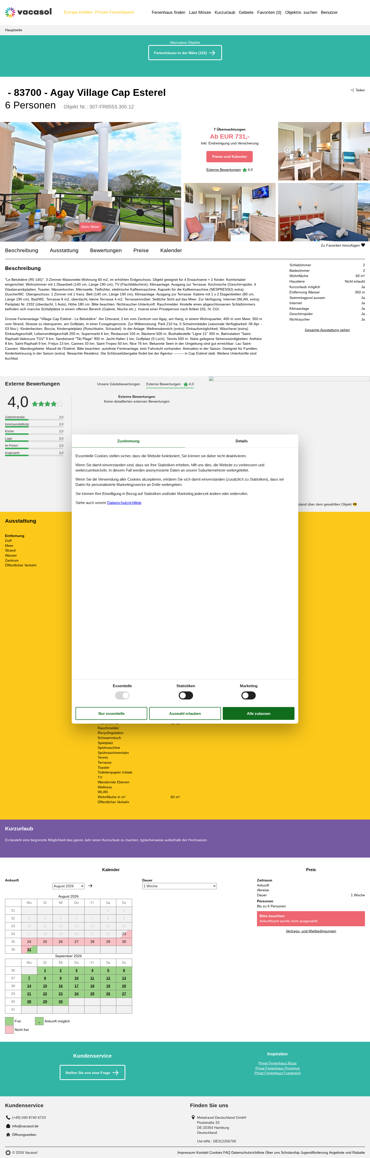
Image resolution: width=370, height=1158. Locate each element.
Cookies (215, 1152)
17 (77, 986)
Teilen (360, 90)
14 (29, 986)
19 (108, 986)
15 (45, 986)
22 (45, 994)
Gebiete (246, 12)
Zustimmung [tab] (128, 441)
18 (92, 986)
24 (77, 994)
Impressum (186, 1152)
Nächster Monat (90, 886)
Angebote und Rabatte (347, 1152)
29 (45, 1001)
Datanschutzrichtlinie (124, 502)
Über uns (272, 1152)
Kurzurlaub (225, 12)
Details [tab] (242, 441)
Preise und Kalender (229, 157)
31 (29, 949)
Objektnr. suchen (301, 12)
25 (92, 994)
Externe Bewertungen (223, 170)
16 (61, 986)
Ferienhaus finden (168, 12)
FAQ (226, 1152)
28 (29, 1001)
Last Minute (200, 12)
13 (124, 978)
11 (92, 978)
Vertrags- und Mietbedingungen (311, 931)
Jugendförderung (314, 1152)
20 (124, 986)
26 (108, 994)
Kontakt (202, 1152)
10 (77, 978)
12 (108, 978)
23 (61, 994)
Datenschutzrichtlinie (247, 1152)
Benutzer (329, 12)
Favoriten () (269, 12)
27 (124, 994)
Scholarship (290, 1152)
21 (29, 994)
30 (61, 1001)
